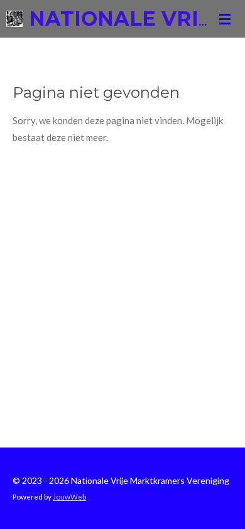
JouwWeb (69, 496)
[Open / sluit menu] (225, 18)
